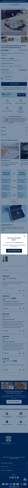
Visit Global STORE (14, 250)
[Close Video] (24, 236)
